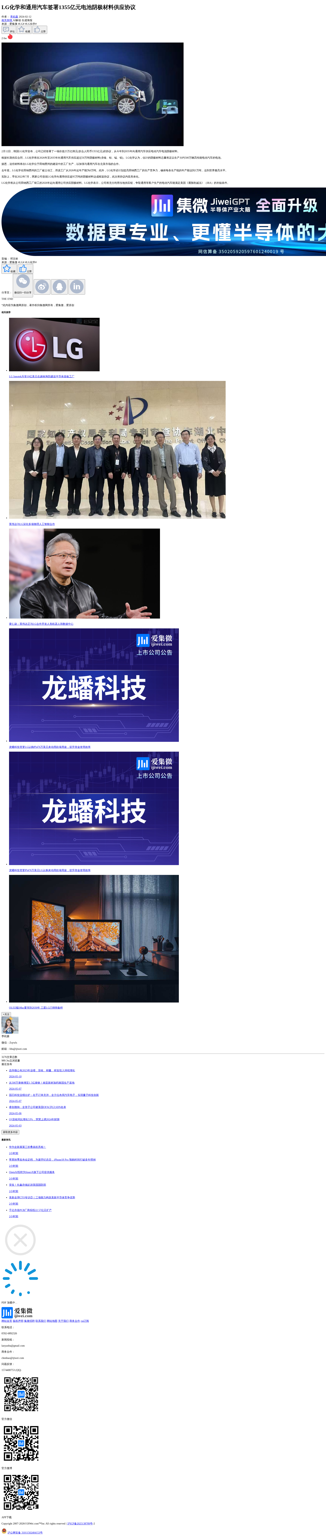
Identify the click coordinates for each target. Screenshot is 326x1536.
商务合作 (74, 1320)
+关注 (6, 1014)
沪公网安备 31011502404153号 (25, 1532)
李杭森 (14, 16)
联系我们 (40, 1320)
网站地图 (52, 1320)
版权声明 (18, 1320)
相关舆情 (7, 20)
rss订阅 (85, 1320)
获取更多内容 (10, 1132)
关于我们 (63, 1320)
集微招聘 (29, 1320)
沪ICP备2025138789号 (80, 1523)
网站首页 (7, 1320)
